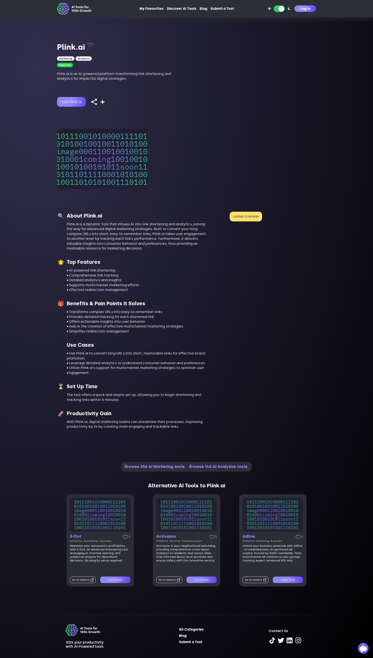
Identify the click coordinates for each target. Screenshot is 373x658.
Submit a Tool (222, 8)
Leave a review (246, 216)
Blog (203, 8)
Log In (305, 8)
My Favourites (151, 8)
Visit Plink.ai (71, 102)
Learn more (115, 580)
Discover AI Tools (181, 8)
